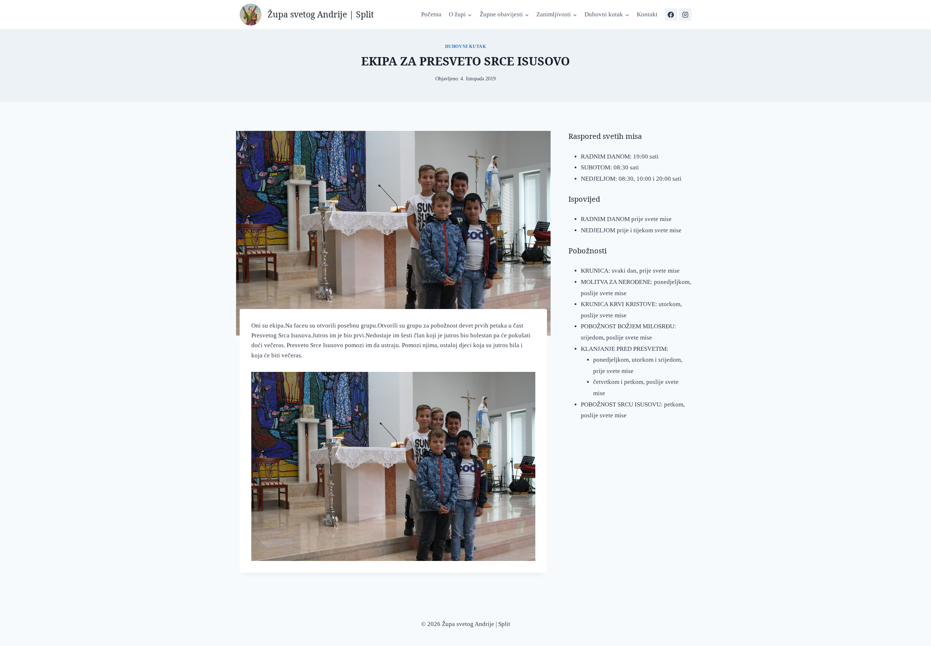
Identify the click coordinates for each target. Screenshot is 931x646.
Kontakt (647, 14)
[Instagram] (685, 14)
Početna (431, 14)
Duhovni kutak (465, 46)
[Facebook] (671, 14)
